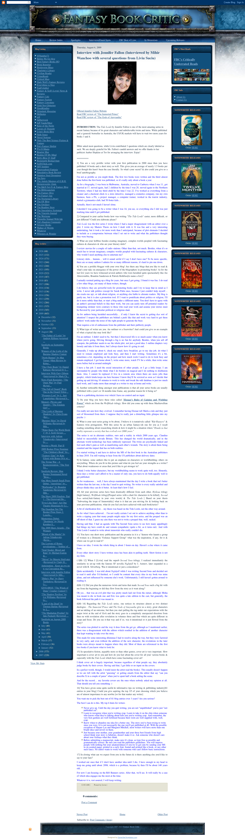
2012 (41, 302)
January (44, 647)
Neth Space (42, 134)
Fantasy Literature (45, 102)
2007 (41, 655)
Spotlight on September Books (52, 346)
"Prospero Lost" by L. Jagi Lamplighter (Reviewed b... (55, 397)
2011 (41, 306)
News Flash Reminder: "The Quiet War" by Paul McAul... (54, 382)
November (46, 320)
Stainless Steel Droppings (49, 175)
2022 (41, 265)
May (43, 633)
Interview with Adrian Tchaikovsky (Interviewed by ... (54, 439)
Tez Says (41, 178)
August (44, 331)
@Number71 (43, 55)
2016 (41, 287)
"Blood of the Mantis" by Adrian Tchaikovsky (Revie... (53, 537)
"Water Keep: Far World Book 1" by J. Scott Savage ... (55, 431)
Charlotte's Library (46, 70)
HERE (195, 147)
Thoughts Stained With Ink (50, 219)
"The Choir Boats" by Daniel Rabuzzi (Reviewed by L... (55, 368)
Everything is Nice (46, 84)
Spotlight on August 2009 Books (53, 621)
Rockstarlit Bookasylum (48, 160)
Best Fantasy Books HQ (48, 61)
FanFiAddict (43, 87)
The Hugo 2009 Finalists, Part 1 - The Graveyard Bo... (55, 498)
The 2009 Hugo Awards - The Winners (55, 529)
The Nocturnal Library (47, 198)
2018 (41, 280)
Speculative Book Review (49, 172)
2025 (41, 254)
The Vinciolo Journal (47, 213)
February (45, 644)
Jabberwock (42, 119)
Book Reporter (44, 64)
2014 (41, 295)
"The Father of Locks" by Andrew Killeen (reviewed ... (54, 338)
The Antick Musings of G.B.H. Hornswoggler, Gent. (51, 183)
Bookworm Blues (45, 67)
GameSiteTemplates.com (127, 837)
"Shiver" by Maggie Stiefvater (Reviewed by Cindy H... (55, 561)
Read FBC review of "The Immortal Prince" (98, 114)
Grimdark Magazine (46, 111)
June (43, 629)
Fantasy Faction (44, 99)
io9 (38, 117)
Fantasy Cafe (43, 96)
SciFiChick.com (44, 163)
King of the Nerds (45, 125)
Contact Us (181, 99)
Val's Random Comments (49, 222)
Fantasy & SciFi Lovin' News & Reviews (52, 92)
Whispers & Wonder (46, 233)
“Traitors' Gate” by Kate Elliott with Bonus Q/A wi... (55, 457)
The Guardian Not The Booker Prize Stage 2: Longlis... (52, 512)
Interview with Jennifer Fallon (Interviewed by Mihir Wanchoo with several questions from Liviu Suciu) (118, 55)
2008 (41, 651)
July (43, 625)
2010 (41, 309)
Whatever (41, 230)
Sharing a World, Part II (52, 445)
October (45, 324)
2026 (41, 251)
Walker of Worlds (45, 227)
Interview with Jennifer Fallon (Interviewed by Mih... (55, 573)
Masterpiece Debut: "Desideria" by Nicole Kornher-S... (52, 521)
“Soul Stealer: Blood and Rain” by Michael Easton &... (53, 552)
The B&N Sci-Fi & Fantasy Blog (52, 187)
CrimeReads (42, 76)
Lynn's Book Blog (45, 131)
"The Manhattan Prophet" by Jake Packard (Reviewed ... (54, 614)
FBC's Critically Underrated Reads (186, 61)
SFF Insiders (43, 166)
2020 (41, 273)
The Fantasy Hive (45, 192)
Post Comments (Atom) (101, 819)
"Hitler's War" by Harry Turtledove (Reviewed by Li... (54, 581)
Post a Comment (89, 802)
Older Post (163, 814)
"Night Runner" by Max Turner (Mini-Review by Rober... (53, 360)
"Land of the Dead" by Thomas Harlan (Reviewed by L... (54, 606)
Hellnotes (41, 114)
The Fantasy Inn (44, 195)
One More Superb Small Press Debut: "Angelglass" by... (55, 482)
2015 (41, 291)
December (46, 317)
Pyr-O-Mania (43, 149)
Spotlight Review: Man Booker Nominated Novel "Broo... (54, 474)
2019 (41, 276)
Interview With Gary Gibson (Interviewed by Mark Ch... (55, 375)
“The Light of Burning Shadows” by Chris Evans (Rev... (54, 414)
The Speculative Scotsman (49, 210)
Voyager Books (44, 224)
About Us (180, 96)
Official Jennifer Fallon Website (92, 110)
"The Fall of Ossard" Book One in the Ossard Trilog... (54, 390)
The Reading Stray (46, 207)
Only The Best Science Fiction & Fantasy (52, 142)
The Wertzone (43, 216)
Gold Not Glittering (46, 105)
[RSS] (30, 829)
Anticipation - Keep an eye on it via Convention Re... (55, 567)
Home (122, 814)
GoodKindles (43, 108)
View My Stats (37, 663)
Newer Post (82, 814)
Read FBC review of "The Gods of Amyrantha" (99, 117)
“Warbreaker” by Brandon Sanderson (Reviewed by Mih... (53, 489)
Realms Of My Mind (46, 154)
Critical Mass (43, 79)
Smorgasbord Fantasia (47, 169)
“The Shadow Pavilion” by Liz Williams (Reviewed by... (54, 597)
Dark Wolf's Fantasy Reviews (51, 82)
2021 (41, 269)
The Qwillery (43, 204)
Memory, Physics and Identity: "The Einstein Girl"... (53, 404)
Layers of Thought (46, 128)
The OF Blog (43, 201)
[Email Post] (109, 785)
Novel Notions (44, 137)
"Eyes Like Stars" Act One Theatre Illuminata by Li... (54, 504)
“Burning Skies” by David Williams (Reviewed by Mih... (53, 423)
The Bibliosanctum (46, 189)
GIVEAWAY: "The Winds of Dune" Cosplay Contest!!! (54, 589)
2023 (41, 262)
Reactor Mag (43, 152)
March (44, 640)
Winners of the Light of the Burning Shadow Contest (54, 352)
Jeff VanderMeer (44, 122)
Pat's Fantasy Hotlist (46, 146)
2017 (41, 284)
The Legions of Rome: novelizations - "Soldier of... (55, 545)
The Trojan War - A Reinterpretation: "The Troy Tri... (55, 464)
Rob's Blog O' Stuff (46, 157)
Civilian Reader (44, 73)
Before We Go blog (46, 58)
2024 (41, 258)
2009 (41, 313)
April (43, 636)
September (46, 328)
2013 (41, 298)
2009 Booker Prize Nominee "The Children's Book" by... (55, 450)
